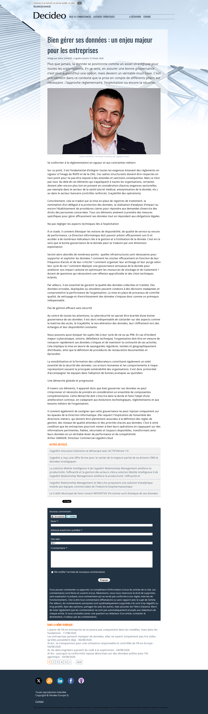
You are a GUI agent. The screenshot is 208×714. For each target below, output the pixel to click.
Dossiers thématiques (104, 16)
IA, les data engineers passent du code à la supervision (80, 650)
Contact (39, 701)
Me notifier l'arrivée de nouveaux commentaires (79, 571)
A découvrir (135, 16)
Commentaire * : (59, 548)
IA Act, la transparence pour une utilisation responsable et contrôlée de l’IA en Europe (100, 643)
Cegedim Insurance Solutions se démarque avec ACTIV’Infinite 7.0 (89, 451)
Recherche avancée (42, 6)
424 (79, 662)
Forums (147, 16)
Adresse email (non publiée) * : (67, 530)
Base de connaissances (80, 16)
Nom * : (55, 521)
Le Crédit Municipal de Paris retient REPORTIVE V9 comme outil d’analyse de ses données (104, 493)
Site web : (56, 539)
